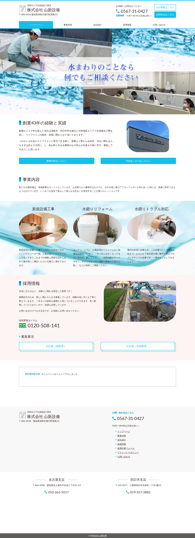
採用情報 (121, 444)
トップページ (123, 431)
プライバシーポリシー (128, 452)
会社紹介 (121, 440)
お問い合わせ (123, 456)
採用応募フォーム (125, 448)
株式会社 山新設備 (99, 535)
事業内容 (121, 435)
